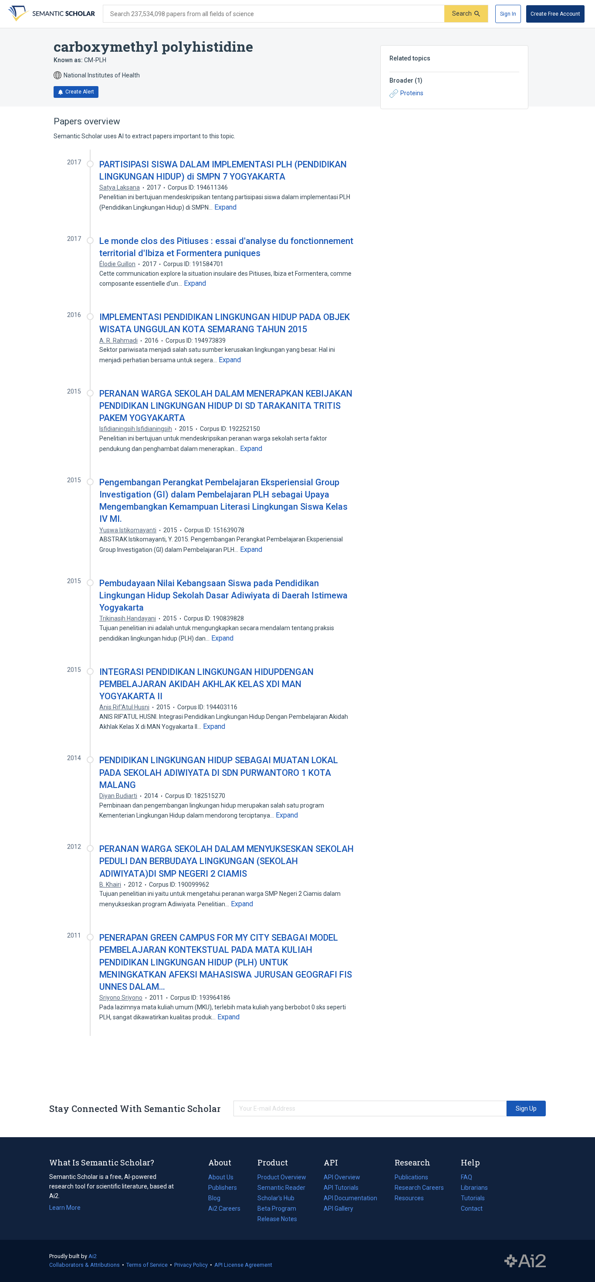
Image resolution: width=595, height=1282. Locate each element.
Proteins (411, 93)
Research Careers (419, 1188)
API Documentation (350, 1199)
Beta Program (276, 1208)
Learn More (65, 1207)
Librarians (474, 1187)
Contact (472, 1208)
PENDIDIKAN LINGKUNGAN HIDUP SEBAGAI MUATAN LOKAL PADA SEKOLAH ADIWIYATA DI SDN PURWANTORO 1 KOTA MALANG (218, 772)
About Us (220, 1177)
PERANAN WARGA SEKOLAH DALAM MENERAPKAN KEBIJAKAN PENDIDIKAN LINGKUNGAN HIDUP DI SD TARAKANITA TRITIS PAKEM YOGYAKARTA (225, 405)
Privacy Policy (191, 1265)
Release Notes (277, 1218)
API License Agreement (243, 1265)
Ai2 (92, 1256)
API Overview (342, 1177)
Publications (411, 1178)
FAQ (466, 1177)
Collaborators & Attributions (84, 1265)
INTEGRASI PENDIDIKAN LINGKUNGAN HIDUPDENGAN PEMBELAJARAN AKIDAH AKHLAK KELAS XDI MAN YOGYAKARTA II (206, 684)
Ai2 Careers (224, 1209)
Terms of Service (147, 1265)
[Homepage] (50, 14)
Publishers (222, 1187)
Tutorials (473, 1198)
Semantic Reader (281, 1187)
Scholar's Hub (275, 1198)
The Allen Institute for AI (525, 1261)
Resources (409, 1199)
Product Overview (281, 1177)
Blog (217, 1199)
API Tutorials (341, 1187)
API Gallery (338, 1208)
